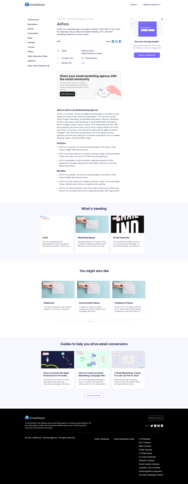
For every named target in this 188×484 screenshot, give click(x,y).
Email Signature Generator (150, 471)
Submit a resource (155, 418)
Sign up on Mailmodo (146, 55)
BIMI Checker (145, 446)
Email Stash (61, 19)
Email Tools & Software (37, 66)
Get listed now (67, 94)
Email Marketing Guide (124, 439)
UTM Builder (144, 439)
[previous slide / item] (43, 298)
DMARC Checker (146, 460)
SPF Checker (145, 442)
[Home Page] (35, 4)
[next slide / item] (145, 298)
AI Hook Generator (147, 457)
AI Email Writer (145, 453)
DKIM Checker (145, 450)
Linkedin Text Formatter (149, 468)
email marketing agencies (77, 19)
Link (83, 63)
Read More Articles (94, 395)
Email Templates (101, 439)
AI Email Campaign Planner (151, 475)
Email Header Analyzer (149, 464)
